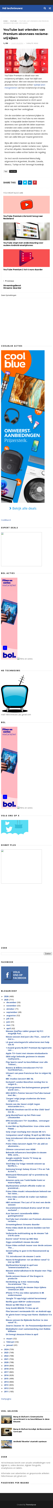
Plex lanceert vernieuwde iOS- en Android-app (28, 1311)
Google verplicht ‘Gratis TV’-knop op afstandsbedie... (23, 1159)
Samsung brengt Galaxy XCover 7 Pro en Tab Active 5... (27, 1170)
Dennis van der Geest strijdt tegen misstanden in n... (23, 1105)
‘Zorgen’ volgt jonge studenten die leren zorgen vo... (26, 1099)
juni (8, 1022)
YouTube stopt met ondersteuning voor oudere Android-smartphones (23, 244)
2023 (6, 1352)
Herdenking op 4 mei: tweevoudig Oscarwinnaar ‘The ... (22, 1282)
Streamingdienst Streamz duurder (23, 1224)
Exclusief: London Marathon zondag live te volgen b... (27, 1083)
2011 (6, 1391)
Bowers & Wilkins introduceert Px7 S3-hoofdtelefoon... (24, 1068)
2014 (6, 1382)
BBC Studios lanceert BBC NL (20, 1078)
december (11, 1002)
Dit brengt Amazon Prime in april (22, 1334)
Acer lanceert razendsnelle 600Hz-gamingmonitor (22, 1214)
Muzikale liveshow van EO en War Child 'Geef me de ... (28, 1110)
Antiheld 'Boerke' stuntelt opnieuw (29, 1441)
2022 (6, 1355)
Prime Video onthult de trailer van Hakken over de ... (26, 1197)
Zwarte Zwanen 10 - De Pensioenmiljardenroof (28, 1325)
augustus (11, 1015)
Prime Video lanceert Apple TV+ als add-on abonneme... (27, 1144)
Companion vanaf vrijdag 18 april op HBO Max (28, 1135)
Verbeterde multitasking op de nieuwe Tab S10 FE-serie (27, 1234)
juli (8, 1018)
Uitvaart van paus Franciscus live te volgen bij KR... (28, 1074)
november (11, 1005)
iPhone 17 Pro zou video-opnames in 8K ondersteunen (25, 1293)
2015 (6, 1378)
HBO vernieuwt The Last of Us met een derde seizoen (28, 1203)
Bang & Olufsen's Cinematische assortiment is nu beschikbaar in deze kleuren (31, 1419)
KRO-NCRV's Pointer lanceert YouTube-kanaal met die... (28, 1094)
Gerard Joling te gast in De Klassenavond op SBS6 (27, 1251)
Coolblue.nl (6, 520)
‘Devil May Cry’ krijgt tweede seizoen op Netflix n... (25, 1164)
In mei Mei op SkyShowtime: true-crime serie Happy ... (28, 1127)
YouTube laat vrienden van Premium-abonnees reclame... (29, 1220)
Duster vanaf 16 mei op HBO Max (22, 1238)
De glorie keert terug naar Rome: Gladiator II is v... (29, 1315)
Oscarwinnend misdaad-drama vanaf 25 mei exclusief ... (27, 1209)
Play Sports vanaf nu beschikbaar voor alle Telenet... (27, 1063)
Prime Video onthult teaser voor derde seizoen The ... (29, 1246)
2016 (6, 1375)
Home (5, 21)
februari (10, 1342)
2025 (6, 999)
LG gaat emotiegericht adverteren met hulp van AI (27, 1043)
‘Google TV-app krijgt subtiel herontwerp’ (26, 1298)
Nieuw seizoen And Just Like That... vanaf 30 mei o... (27, 1037)
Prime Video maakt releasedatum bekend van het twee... (28, 1192)
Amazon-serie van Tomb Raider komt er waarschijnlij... (25, 1181)
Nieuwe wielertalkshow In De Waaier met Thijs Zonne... (29, 1271)
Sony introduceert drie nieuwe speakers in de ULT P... (28, 1139)
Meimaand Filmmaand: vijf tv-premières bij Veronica (27, 1175)
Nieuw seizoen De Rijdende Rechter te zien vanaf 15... (27, 1321)
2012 (6, 1388)
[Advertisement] (26, 914)
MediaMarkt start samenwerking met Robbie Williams (28, 1330)
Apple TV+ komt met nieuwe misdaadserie (27, 1053)
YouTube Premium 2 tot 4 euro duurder (23, 269)
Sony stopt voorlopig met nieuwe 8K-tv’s (26, 1131)
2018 (6, 1368)
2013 (6, 1385)
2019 (6, 1365)
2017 (6, 1372)
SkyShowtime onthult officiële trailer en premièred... (25, 1186)
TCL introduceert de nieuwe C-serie (23, 1256)
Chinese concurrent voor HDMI (20, 1149)
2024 (6, 1349)
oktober (10, 1009)
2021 (6, 1359)
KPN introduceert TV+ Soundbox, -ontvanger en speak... (27, 1121)
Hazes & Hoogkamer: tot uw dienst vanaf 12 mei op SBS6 (27, 1260)
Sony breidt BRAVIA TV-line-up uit (22, 1308)
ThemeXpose (31, 1505)
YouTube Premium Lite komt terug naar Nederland (23, 217)
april (8, 1028)
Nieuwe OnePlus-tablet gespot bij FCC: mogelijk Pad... (25, 1032)
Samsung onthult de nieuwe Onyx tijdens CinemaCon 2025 (26, 1288)
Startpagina (6, 1399)
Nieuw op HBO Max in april (18, 1304)
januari (10, 1345)
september (12, 1012)
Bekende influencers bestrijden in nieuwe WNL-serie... (26, 1153)
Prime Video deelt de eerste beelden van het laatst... (28, 1228)
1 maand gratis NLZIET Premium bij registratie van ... (29, 1048)
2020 (6, 1362)
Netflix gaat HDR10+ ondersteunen (23, 1301)
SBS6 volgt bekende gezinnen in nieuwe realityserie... (25, 1057)
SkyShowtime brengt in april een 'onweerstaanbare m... (22, 1266)
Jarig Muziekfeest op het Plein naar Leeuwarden (23, 1116)
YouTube (13, 21)
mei (8, 1025)
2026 (6, 996)
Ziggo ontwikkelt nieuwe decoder (22, 1242)
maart (9, 1338)
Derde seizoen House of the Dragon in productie (24, 1277)
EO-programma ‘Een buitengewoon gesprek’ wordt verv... (27, 1088)
